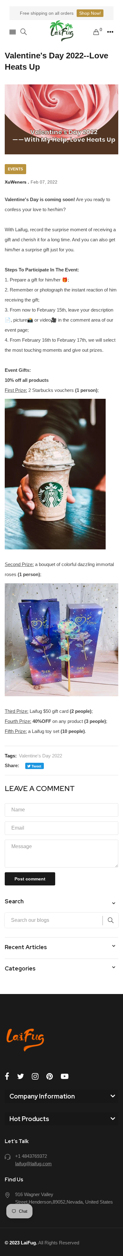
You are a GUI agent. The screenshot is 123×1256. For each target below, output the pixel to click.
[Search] (23, 32)
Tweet (36, 766)
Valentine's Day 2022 (40, 755)
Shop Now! (90, 13)
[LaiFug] (61, 32)
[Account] (110, 32)
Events (15, 169)
